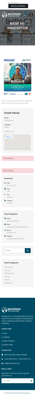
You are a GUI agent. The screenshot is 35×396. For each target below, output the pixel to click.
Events (11, 32)
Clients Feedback (9, 341)
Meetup (9, 203)
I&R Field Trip (8, 273)
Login (9, 3)
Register (15, 3)
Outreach (7, 270)
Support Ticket (8, 345)
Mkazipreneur (26, 393)
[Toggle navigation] (31, 15)
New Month (8, 267)
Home (4, 32)
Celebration (8, 283)
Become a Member (18, 6)
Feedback (6, 337)
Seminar (7, 277)
